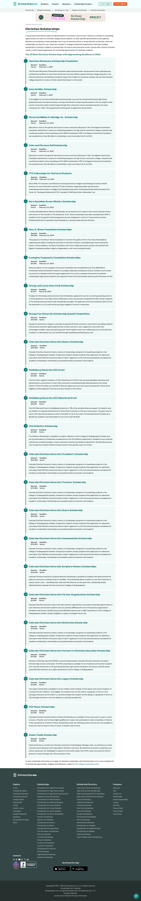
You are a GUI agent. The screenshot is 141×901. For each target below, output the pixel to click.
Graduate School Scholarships (48, 797)
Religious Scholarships (79, 10)
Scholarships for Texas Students (49, 805)
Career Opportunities (120, 799)
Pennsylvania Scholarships (86, 817)
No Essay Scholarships (45, 843)
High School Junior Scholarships (88, 791)
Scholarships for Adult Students (48, 799)
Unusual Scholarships (45, 846)
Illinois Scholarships (84, 811)
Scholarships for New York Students (50, 814)
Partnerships (117, 797)
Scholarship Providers (83, 4)
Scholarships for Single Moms (48, 828)
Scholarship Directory (21, 794)
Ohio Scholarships (83, 820)
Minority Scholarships (45, 817)
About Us (116, 788)
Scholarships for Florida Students (49, 808)
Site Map (116, 805)
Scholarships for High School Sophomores (52, 794)
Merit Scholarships (44, 834)
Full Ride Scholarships (45, 837)
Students (45, 4)
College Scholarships (44, 10)
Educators (66, 4)
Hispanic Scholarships (45, 820)
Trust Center (117, 814)
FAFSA (15, 805)
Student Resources (20, 814)
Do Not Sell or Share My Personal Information (70, 896)
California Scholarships (85, 802)
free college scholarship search (87, 764)
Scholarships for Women (46, 823)
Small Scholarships (84, 834)
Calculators (17, 811)
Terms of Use (118, 811)
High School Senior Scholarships (88, 788)
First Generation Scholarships (48, 831)
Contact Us (117, 794)
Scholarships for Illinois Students (49, 811)
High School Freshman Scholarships (90, 797)
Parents (55, 4)
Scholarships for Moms (45, 825)
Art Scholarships (43, 851)
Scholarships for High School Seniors (50, 788)
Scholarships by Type (61, 10)
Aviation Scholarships (45, 857)
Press (15, 823)
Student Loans (18, 808)
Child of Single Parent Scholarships (89, 837)
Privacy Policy (118, 808)
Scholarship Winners (20, 797)
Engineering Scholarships (46, 854)
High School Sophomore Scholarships (91, 794)
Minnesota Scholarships (85, 823)
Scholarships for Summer (46, 849)
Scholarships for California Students (50, 802)
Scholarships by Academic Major (89, 828)
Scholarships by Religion (86, 831)
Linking (115, 802)
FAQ (114, 791)
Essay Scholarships (44, 840)
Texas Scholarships (84, 799)
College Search (18, 799)
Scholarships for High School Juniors (50, 791)
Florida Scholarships (84, 805)
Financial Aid (29, 10)
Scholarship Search (20, 791)
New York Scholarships (85, 808)
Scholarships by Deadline (86, 825)
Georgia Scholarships (84, 814)
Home (15, 788)
